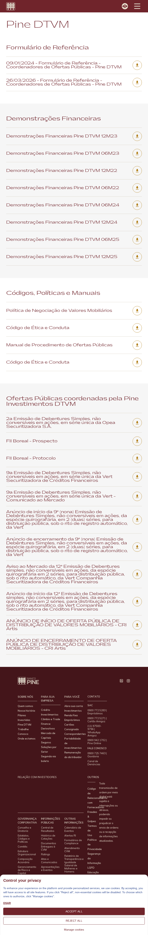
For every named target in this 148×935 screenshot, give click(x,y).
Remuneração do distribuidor (73, 755)
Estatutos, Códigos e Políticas (24, 838)
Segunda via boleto (48, 759)
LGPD (90, 867)
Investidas (24, 719)
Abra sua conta (73, 706)
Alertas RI (70, 835)
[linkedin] (121, 681)
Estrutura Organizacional (27, 853)
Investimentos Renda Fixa (73, 713)
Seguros (46, 742)
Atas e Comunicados (49, 860)
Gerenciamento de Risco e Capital (27, 870)
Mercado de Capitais (48, 735)
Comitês (22, 846)
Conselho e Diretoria (24, 829)
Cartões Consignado (71, 727)
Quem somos (25, 706)
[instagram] (128, 681)
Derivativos (48, 728)
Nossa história (26, 710)
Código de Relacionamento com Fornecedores (97, 798)
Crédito (45, 709)
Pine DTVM (24, 724)
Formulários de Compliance (73, 842)
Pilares (22, 715)
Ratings (45, 854)
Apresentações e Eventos (50, 868)
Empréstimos (72, 719)
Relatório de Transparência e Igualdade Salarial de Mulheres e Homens (74, 863)
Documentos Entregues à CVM (48, 846)
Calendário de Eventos (72, 829)
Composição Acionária (25, 860)
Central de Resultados (47, 829)
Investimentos (49, 714)
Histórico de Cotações (48, 837)
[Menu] (137, 6)
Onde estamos (26, 738)
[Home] (10, 6)
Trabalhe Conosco (23, 731)
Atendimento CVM (72, 850)
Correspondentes (75, 733)
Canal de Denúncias (93, 763)
